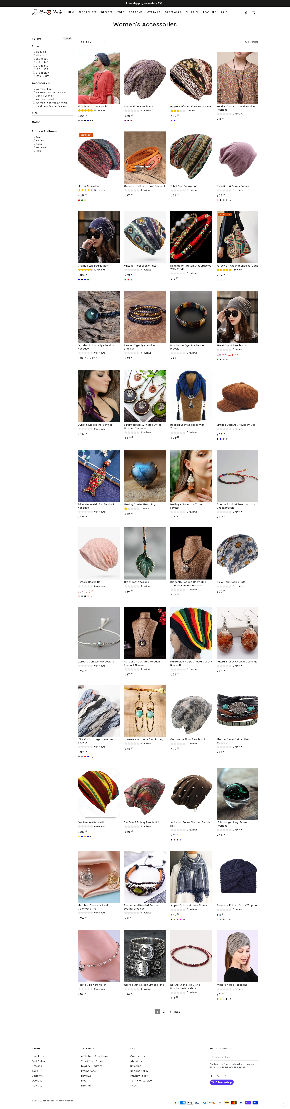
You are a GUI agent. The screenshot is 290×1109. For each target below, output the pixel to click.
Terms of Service (141, 1080)
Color (36, 122)
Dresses (37, 1066)
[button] (238, 12)
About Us (136, 1061)
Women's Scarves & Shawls (51, 102)
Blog (84, 1080)
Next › (177, 1011)
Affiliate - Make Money (95, 1056)
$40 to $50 (41, 65)
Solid (38, 137)
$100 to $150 (42, 76)
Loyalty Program (91, 1066)
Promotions (88, 1071)
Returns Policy (139, 1071)
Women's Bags (44, 89)
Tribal (38, 144)
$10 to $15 (41, 51)
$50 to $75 (41, 69)
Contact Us (137, 1056)
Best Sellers (39, 1061)
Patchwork (41, 147)
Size (35, 113)
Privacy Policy (139, 1076)
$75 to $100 (42, 72)
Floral (38, 150)
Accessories (41, 83)
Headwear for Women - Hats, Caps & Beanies (52, 94)
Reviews (86, 1076)
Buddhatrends (47, 1100)
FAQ (133, 1085)
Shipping (135, 1066)
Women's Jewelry (45, 99)
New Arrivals (39, 1056)
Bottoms (37, 1076)
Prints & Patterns (44, 131)
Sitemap (86, 1085)
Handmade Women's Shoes (51, 106)
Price (35, 46)
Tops (35, 1071)
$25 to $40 (41, 62)
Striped (39, 140)
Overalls (37, 1080)
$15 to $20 (41, 55)
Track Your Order (92, 1061)
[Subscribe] (256, 1057)
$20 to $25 (41, 58)
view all (67, 38)
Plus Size (37, 1085)
